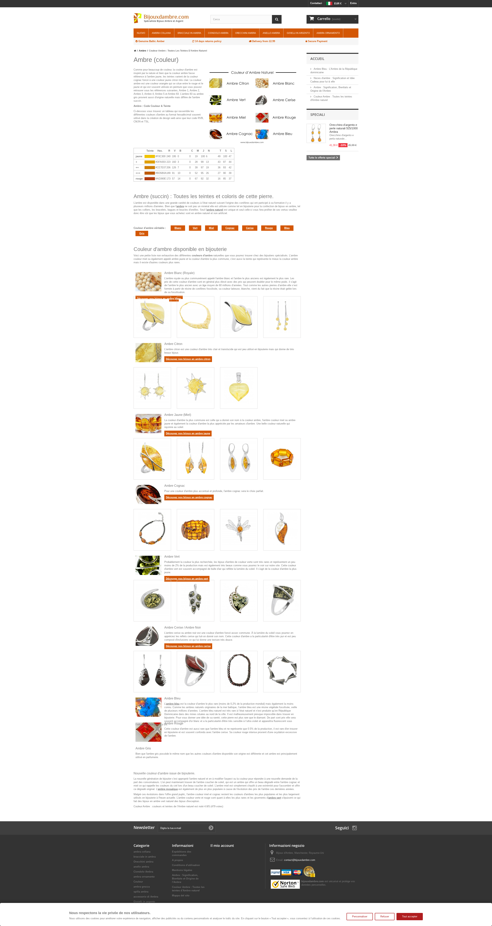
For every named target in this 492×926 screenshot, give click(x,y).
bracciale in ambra (189, 33)
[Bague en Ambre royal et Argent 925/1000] (239, 316)
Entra (353, 3)
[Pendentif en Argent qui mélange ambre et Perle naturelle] (282, 528)
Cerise (249, 228)
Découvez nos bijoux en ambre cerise (188, 646)
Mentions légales (182, 870)
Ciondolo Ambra (218, 33)
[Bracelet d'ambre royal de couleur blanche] (195, 316)
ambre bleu (173, 703)
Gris (141, 233)
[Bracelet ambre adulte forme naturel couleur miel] (195, 457)
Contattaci (316, 3)
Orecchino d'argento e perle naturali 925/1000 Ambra (343, 128)
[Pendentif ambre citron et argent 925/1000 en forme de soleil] (195, 387)
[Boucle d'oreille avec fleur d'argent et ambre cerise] (152, 670)
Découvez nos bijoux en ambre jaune (188, 433)
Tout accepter (409, 916)
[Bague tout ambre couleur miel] (282, 457)
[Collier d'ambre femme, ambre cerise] (239, 670)
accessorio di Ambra (146, 896)
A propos (177, 860)
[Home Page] (135, 51)
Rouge (269, 228)
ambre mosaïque (168, 789)
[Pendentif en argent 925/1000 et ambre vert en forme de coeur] (239, 599)
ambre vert (274, 797)
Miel (211, 228)
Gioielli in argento (298, 33)
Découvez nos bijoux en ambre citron (188, 359)
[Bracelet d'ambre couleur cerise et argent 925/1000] (282, 670)
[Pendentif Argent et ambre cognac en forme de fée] (239, 528)
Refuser (384, 916)
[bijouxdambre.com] (169, 18)
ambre (180, 206)
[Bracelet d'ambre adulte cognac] (152, 528)
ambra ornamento (328, 33)
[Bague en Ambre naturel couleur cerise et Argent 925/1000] (195, 670)
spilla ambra (141, 891)
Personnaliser (359, 916)
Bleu (287, 228)
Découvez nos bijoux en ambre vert (187, 578)
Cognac (229, 228)
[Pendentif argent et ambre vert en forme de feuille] (195, 599)
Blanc (178, 228)
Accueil (317, 58)
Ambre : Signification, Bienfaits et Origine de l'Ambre (185, 879)
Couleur (138, 881)
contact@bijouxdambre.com (299, 860)
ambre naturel (215, 209)
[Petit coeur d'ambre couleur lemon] (239, 387)
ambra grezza (142, 886)
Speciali (317, 114)
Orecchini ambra (245, 33)
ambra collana (161, 33)
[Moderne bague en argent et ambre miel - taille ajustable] (152, 457)
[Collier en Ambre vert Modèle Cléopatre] (152, 599)
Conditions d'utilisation (186, 865)
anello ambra (271, 33)
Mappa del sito (180, 895)
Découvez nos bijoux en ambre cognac (189, 497)
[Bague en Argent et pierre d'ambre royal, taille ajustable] (152, 316)
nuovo (141, 33)
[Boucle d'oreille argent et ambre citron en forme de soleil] (152, 387)
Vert (195, 228)
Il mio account (222, 845)
